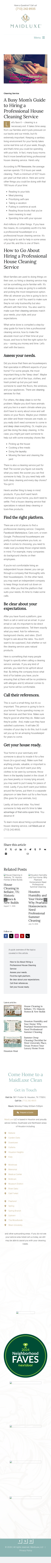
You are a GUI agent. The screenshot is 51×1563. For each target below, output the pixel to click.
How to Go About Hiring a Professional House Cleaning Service (23, 965)
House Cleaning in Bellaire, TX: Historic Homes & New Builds (12, 894)
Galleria (11, 1147)
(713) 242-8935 (25, 9)
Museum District (15, 1184)
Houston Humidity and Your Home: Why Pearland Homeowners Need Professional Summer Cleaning (37, 906)
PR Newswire (24, 166)
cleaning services (29, 310)
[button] (5, 900)
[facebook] (6, 936)
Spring (11, 1206)
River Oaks (13, 1188)
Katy (10, 1157)
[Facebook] (6, 850)
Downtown (13, 1142)
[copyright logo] (25, 12)
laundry (22, 451)
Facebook (9, 532)
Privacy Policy (25, 1550)
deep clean (25, 399)
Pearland (12, 1201)
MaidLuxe (37, 825)
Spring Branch (14, 1211)
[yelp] (22, 936)
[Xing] (6, 854)
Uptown (11, 1215)
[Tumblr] (35, 850)
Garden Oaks (14, 1138)
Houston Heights (16, 1152)
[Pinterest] (40, 850)
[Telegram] (30, 850)
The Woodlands (15, 1220)
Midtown (12, 1179)
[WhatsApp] (25, 850)
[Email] (28, 854)
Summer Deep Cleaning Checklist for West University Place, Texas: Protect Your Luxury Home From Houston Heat (25, 1044)
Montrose (12, 1165)
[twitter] (11, 936)
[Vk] (45, 850)
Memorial (12, 1169)
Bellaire (11, 1133)
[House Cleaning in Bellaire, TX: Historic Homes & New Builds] (13, 1011)
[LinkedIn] (20, 850)
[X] (11, 850)
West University (15, 1225)
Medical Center (15, 1174)
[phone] (28, 936)
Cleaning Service (11, 93)
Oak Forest (13, 1193)
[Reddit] (15, 850)
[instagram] (17, 936)
